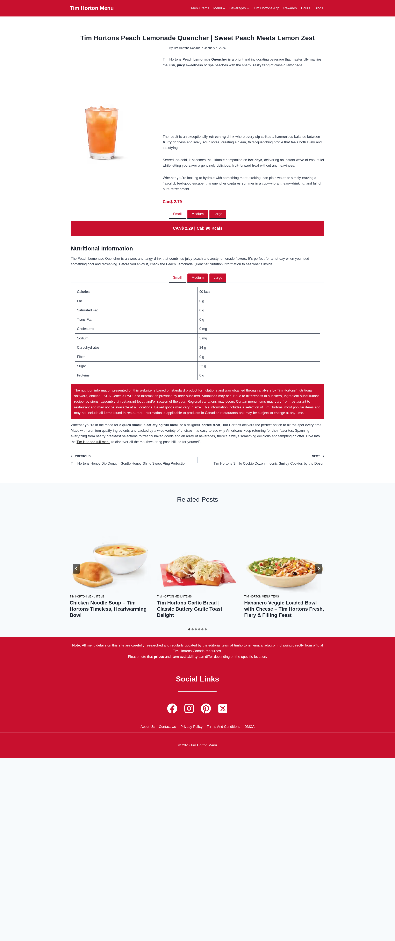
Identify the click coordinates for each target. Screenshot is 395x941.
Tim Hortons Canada (186, 47)
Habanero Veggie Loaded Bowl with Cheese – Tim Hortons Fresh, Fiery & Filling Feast (284, 609)
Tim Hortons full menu (93, 442)
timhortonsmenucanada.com (256, 645)
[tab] (177, 214)
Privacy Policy (191, 727)
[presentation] (110, 552)
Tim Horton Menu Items (87, 596)
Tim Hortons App (266, 8)
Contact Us (167, 727)
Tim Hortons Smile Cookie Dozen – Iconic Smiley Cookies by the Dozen (269, 460)
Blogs (319, 8)
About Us (148, 727)
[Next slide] (318, 569)
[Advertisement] (243, 103)
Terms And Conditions (223, 727)
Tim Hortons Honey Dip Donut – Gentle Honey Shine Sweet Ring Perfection (128, 460)
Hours (305, 8)
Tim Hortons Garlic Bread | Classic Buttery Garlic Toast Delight (189, 609)
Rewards (290, 8)
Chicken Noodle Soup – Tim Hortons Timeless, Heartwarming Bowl (108, 609)
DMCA (249, 727)
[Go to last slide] (76, 569)
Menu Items (200, 8)
